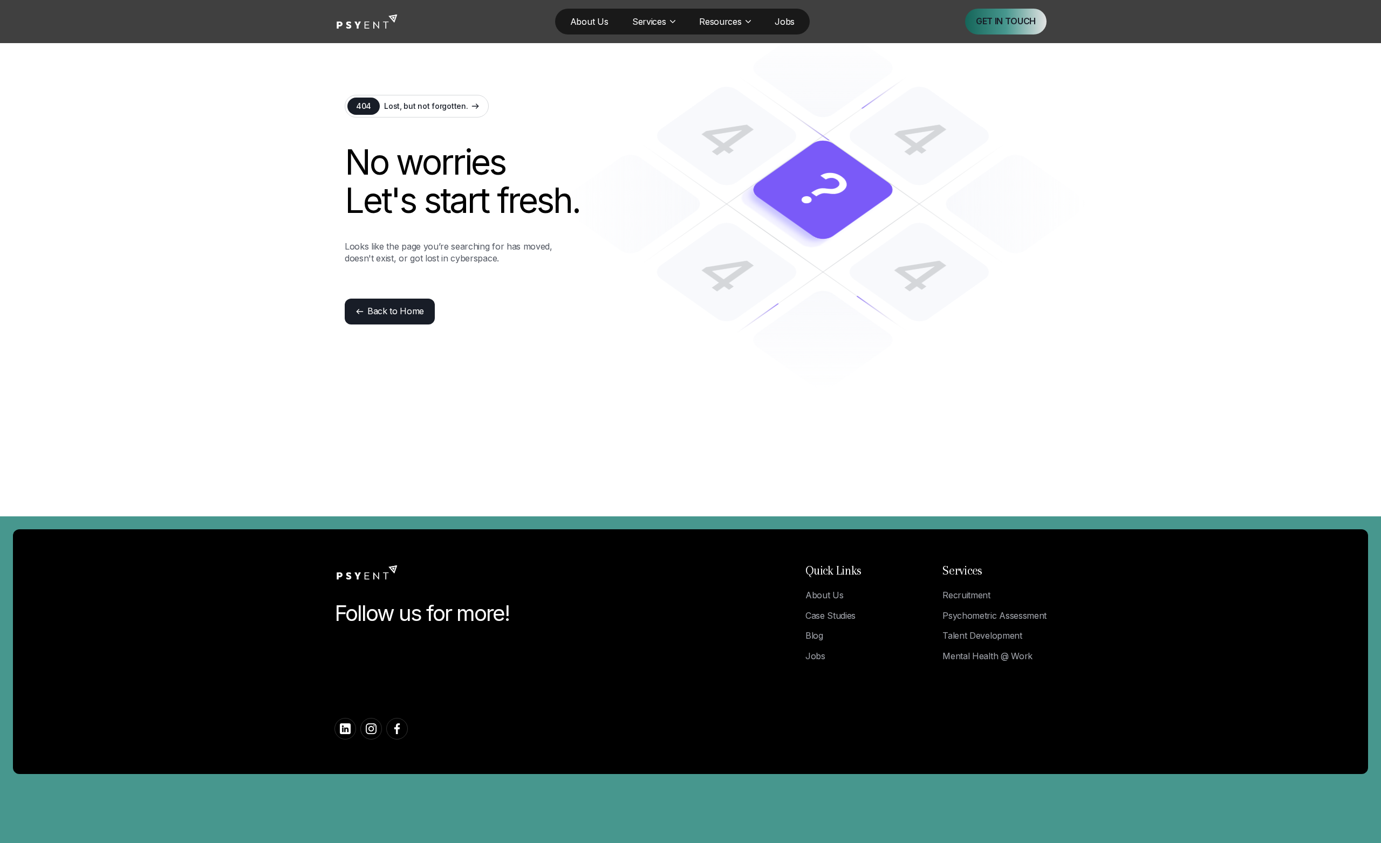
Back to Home (395, 311)
